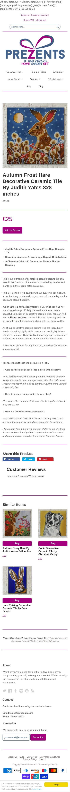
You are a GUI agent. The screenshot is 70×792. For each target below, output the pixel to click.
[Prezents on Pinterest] (27, 691)
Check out (41, 20)
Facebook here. (18, 317)
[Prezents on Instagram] (21, 691)
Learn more (36, 789)
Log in (24, 15)
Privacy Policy (29, 759)
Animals (57, 72)
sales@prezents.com (21, 713)
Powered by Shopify (48, 764)
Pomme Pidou (38, 72)
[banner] (35, 50)
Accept (56, 784)
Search (42, 759)
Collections (15, 638)
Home (6, 638)
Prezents (33, 764)
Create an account (40, 15)
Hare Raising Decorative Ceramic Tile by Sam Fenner (17, 608)
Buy (17, 543)
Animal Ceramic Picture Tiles (35, 638)
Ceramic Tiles (14, 72)
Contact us (32, 757)
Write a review (36, 476)
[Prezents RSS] (32, 691)
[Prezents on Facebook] (10, 691)
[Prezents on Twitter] (4, 691)
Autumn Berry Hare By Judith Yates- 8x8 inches (17, 550)
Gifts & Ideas (55, 79)
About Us (13, 757)
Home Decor (14, 79)
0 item (29, 20)
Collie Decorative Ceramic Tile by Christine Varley (48, 551)
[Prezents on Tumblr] (16, 691)
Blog (41, 86)
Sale (29, 86)
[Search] (58, 27)
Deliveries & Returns (50, 757)
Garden (34, 79)
